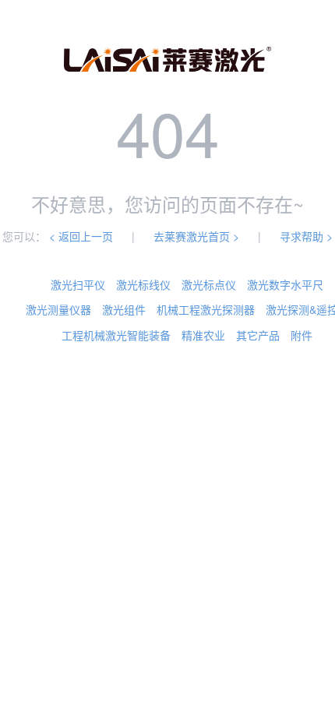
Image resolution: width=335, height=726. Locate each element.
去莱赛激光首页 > (196, 236)
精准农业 (203, 335)
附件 (301, 335)
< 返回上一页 (81, 236)
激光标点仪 (209, 284)
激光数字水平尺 (285, 284)
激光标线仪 (143, 284)
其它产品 (258, 335)
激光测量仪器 (58, 309)
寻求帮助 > (306, 236)
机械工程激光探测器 (206, 309)
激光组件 (124, 309)
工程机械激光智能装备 (116, 335)
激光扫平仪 (78, 284)
